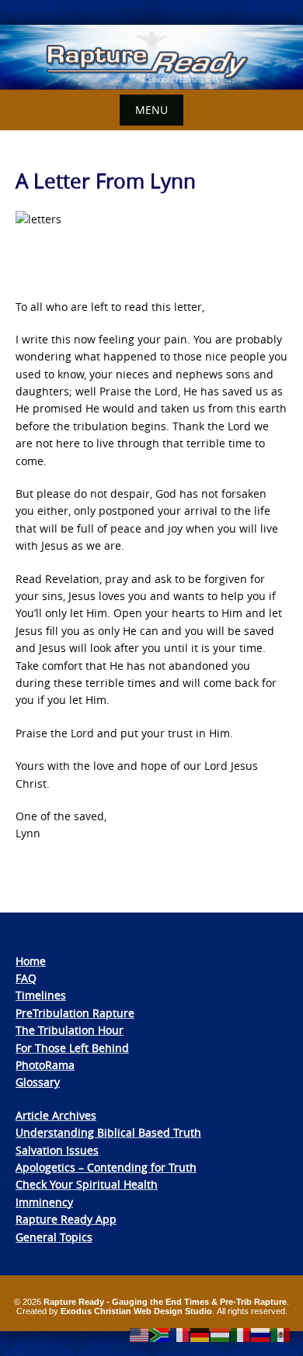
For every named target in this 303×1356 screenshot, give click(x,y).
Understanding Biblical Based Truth (108, 1132)
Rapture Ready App (66, 1219)
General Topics (54, 1237)
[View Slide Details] (151, 57)
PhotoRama (45, 1065)
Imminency (44, 1202)
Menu (151, 109)
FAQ (26, 978)
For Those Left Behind (72, 1047)
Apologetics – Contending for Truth (106, 1167)
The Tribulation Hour (70, 1030)
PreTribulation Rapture (75, 1013)
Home (31, 961)
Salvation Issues (57, 1150)
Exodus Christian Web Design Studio (136, 1311)
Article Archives (56, 1115)
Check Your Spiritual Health (87, 1184)
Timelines (41, 995)
